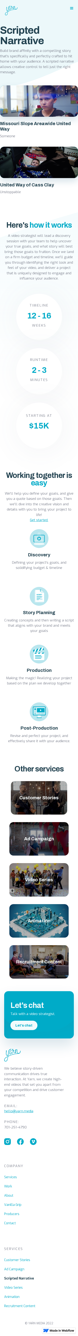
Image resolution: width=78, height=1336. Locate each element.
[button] (72, 8)
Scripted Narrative (19, 1278)
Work (8, 1186)
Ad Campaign (14, 1269)
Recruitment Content (19, 1306)
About (8, 1195)
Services (10, 1177)
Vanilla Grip (12, 1205)
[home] (8, 8)
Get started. (39, 520)
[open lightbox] (39, 101)
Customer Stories (17, 1260)
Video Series (13, 1287)
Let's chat (23, 1025)
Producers (11, 1214)
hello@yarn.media (18, 1111)
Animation (12, 1297)
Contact (10, 1223)
